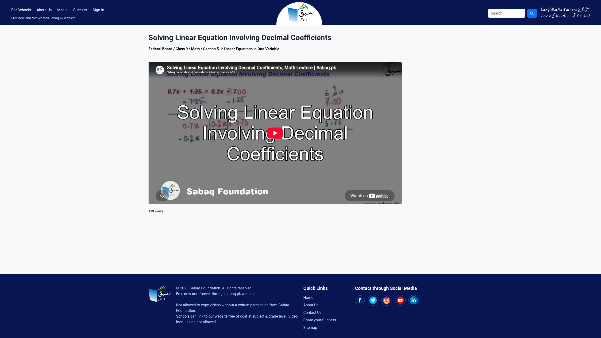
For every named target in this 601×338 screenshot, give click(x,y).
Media (62, 10)
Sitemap (310, 327)
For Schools (21, 10)
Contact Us (312, 312)
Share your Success (319, 320)
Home (308, 297)
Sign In (98, 10)
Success (80, 10)
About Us (44, 10)
